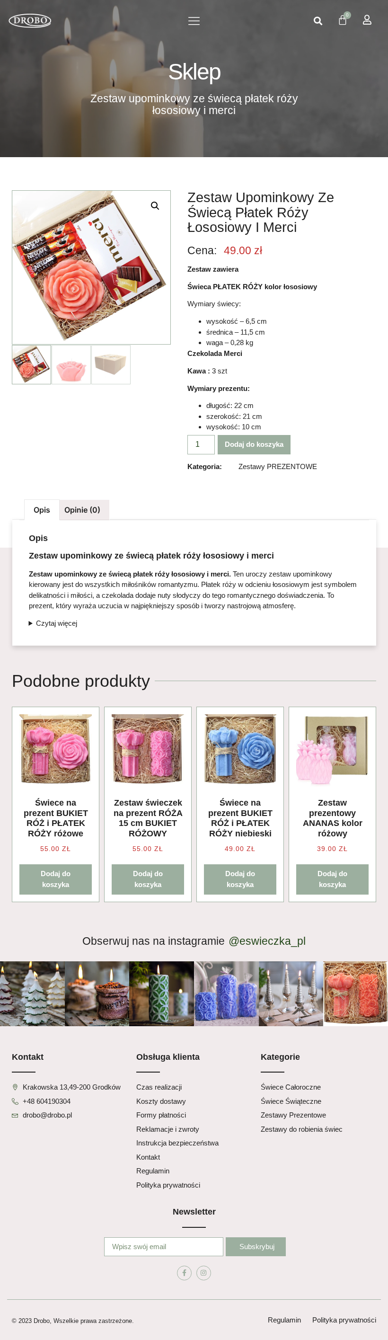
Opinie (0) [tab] (82, 510)
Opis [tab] (42, 510)
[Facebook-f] (184, 1273)
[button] (193, 21)
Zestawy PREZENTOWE (277, 466)
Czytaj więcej (56, 623)
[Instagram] (203, 1273)
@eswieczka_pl (267, 941)
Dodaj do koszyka (254, 444)
